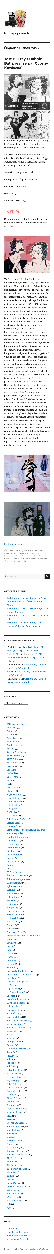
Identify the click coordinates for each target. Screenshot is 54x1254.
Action (10, 731)
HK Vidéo (11, 957)
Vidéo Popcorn (14, 1190)
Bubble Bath (9, 556)
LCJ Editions (13, 988)
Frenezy (11, 939)
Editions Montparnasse (18, 879)
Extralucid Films (10, 553)
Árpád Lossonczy (39, 553)
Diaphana (11, 851)
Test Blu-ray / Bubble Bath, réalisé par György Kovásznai (26, 63)
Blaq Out (11, 787)
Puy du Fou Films (15, 1087)
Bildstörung (12, 777)
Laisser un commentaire (16, 561)
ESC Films (11, 900)
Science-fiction (14, 1112)
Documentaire (14, 854)
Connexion (12, 1228)
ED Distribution (14, 872)
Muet (9, 1034)
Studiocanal (12, 1147)
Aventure (11, 766)
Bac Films (11, 770)
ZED (9, 1204)
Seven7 (10, 1119)
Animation (38, 551)
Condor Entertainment (18, 837)
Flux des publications (17, 1232)
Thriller (10, 1176)
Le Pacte (11, 995)
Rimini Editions (14, 1098)
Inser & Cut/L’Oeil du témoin (21, 974)
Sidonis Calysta (14, 1126)
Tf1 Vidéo (11, 1161)
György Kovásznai (22, 556)
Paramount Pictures (16, 1048)
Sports (10, 1144)
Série (9, 1116)
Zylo (9, 1207)
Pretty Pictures (14, 1073)
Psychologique (14, 1080)
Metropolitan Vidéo (16, 1027)
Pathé (9, 1052)
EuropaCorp (12, 907)
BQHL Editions (14, 794)
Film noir (11, 928)
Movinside (12, 1031)
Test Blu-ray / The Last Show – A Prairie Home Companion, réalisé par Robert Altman (27, 601)
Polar (9, 1059)
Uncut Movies (13, 1183)
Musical (10, 1038)
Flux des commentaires (18, 1235)
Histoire (11, 953)
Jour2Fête (11, 978)
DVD (9, 868)
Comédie (11, 826)
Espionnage (12, 904)
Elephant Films (14, 883)
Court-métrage (14, 840)
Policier (10, 1063)
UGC (9, 1179)
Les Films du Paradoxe (18, 999)
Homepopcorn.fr (16, 33)
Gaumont (11, 943)
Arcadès (10, 748)
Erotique (11, 890)
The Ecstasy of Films (17, 1168)
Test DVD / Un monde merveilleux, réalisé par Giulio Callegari (25, 657)
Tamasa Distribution (17, 1154)
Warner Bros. (13, 1193)
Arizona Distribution (17, 752)
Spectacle (11, 1137)
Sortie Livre (12, 1133)
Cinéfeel (11, 812)
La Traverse (12, 985)
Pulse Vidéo (12, 1084)
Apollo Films (13, 745)
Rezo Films (12, 1094)
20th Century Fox (15, 724)
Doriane (11, 858)
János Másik (17, 558)
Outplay (10, 1045)
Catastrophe (13, 805)
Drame (10, 865)
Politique (11, 1066)
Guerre (10, 946)
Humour (11, 967)
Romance (11, 1105)
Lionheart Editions (16, 1003)
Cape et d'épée (14, 798)
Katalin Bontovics (30, 558)
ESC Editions (13, 897)
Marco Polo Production (18, 1020)
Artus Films (12, 762)
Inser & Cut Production (18, 971)
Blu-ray (10, 791)
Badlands (11, 773)
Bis (8, 784)
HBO (9, 950)
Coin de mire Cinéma (17, 819)
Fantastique (13, 921)
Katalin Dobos (44, 558)
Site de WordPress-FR (18, 1239)
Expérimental (13, 911)
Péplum (10, 1056)
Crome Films (13, 844)
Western (11, 1197)
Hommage (12, 960)
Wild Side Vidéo (14, 1200)
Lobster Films (13, 1006)
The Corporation (15, 1165)
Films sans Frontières (17, 932)
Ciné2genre (12, 808)
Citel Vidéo (12, 815)
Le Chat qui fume (15, 992)
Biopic (10, 780)
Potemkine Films (15, 1070)
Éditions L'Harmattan (18, 875)
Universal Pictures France (19, 1186)
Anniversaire (13, 741)
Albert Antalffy (25, 553)
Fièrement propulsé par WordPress (34, 1249)
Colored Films (13, 822)
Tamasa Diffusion (15, 1151)
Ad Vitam (11, 734)
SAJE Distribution (15, 1108)
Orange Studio (14, 1041)
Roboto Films (13, 1101)
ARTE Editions (14, 759)
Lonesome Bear (14, 1010)
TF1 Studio (12, 1158)
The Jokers (12, 1172)
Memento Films (14, 1024)
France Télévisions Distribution (22, 935)
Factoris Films (14, 918)
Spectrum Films (14, 1140)
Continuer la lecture (14, 544)
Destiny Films (13, 847)
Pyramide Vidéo (14, 1091)
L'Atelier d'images (16, 981)
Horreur (11, 964)
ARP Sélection (13, 755)
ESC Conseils (13, 893)
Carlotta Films (14, 801)
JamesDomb (13, 551)
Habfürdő (35, 556)
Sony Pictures (13, 1130)
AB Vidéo (11, 727)
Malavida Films (14, 1017)
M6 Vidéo (11, 1013)
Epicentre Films (14, 886)
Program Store (14, 1077)
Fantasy (11, 925)
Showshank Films (15, 1123)
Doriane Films (14, 861)
